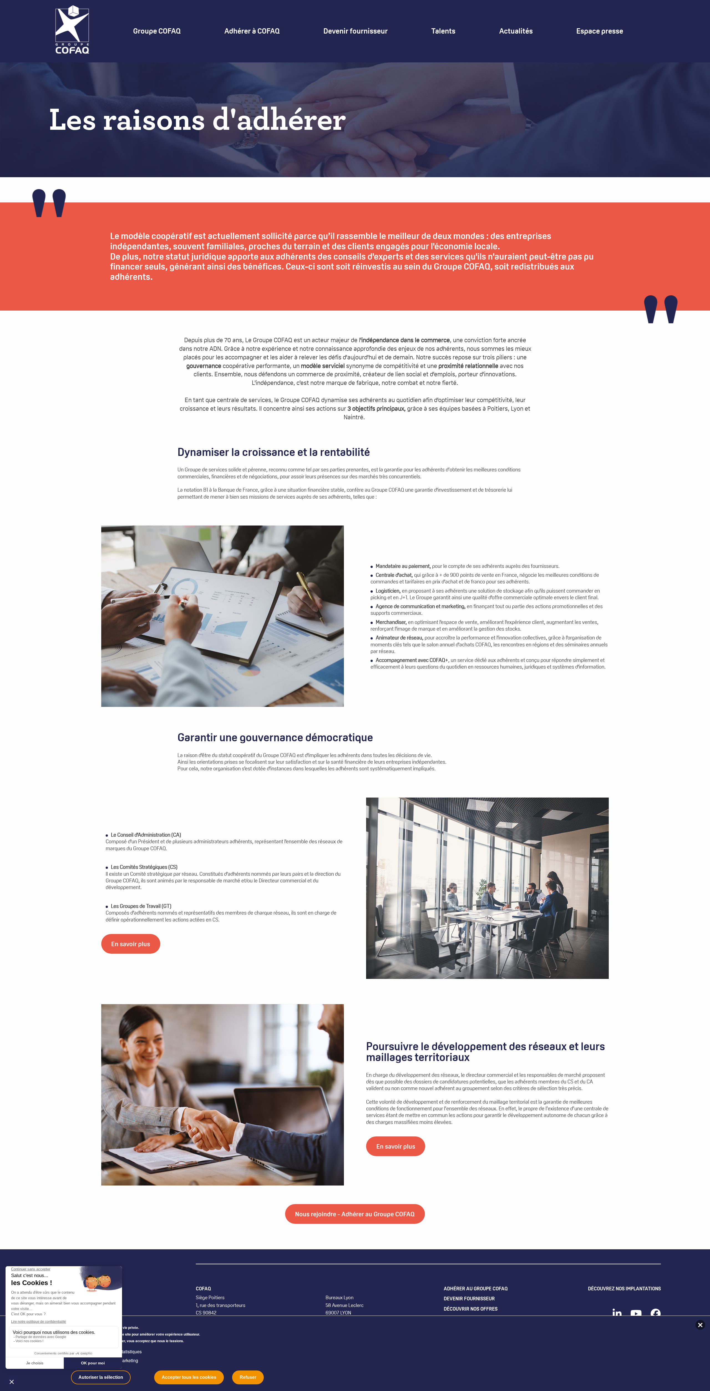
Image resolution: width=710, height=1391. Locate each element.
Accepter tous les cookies (189, 1377)
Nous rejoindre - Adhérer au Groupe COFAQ (355, 1214)
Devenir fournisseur (469, 1298)
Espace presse (599, 31)
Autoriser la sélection (100, 1377)
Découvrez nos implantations (624, 1288)
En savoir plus (130, 944)
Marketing (128, 1360)
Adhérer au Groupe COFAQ (476, 1288)
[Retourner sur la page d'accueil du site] (72, 30)
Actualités (516, 31)
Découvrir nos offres (471, 1309)
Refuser (248, 1377)
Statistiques (130, 1351)
